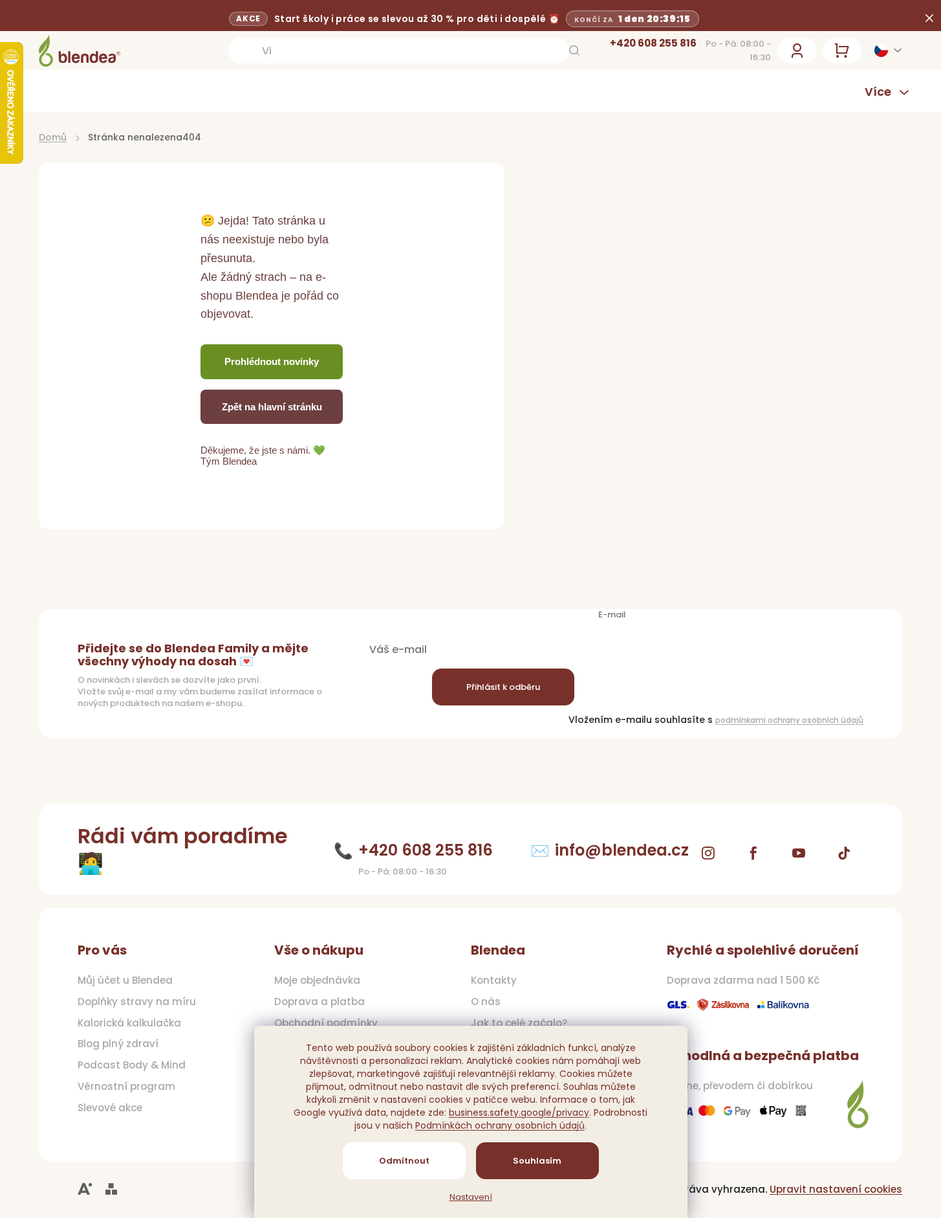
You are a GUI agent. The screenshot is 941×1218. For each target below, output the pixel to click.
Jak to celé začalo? (519, 1023)
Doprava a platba (319, 1001)
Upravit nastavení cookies (836, 1189)
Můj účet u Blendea (125, 980)
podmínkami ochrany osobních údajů (789, 719)
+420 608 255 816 (653, 43)
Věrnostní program (126, 1086)
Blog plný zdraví (118, 1043)
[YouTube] (798, 853)
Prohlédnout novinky (271, 361)
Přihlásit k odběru (503, 687)
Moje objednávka (317, 980)
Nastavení (470, 1197)
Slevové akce (110, 1108)
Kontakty (494, 980)
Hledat (574, 50)
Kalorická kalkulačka (129, 1023)
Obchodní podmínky (326, 1023)
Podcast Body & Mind (132, 1065)
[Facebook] (753, 853)
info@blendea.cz (622, 850)
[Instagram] (708, 853)
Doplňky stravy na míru (137, 1001)
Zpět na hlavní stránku (272, 406)
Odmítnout (404, 1161)
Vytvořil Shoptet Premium (111, 1189)
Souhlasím (537, 1161)
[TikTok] (844, 853)
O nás (486, 1001)
